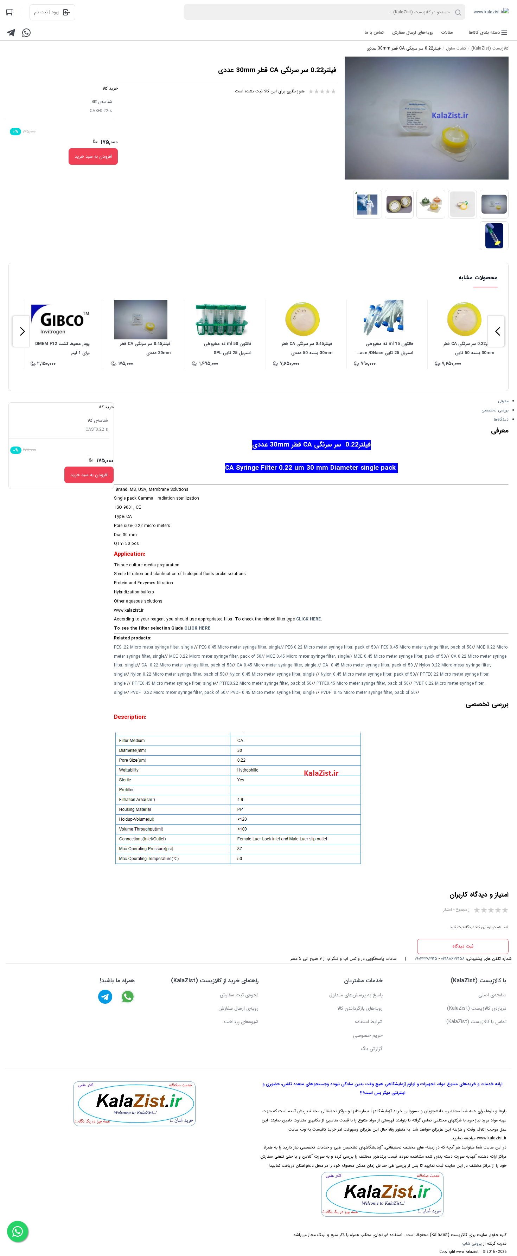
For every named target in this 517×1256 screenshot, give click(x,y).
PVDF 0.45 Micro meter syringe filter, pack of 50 (368, 692)
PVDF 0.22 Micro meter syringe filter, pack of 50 (177, 692)
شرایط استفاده (369, 1022)
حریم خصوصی (368, 1035)
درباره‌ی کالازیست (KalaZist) (476, 1008)
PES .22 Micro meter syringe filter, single (153, 647)
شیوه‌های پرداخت (241, 1022)
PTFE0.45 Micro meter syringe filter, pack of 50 (363, 683)
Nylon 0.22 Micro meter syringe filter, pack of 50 (177, 674)
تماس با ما (374, 32)
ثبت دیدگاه (462, 946)
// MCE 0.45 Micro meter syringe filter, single (305, 656)
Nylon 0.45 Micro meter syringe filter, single (272, 674)
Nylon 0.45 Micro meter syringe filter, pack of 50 (368, 674)
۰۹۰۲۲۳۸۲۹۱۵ (426, 958)
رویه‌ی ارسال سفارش (238, 1008)
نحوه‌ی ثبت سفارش (239, 995)
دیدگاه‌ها (501, 419)
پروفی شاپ (472, 1243)
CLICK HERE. (309, 619)
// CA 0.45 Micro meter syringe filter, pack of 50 (365, 665)
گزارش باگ (371, 1049)
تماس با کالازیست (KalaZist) (476, 1022)
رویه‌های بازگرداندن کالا (360, 1008)
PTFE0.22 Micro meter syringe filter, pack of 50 (265, 683)
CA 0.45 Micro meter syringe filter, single (276, 665)
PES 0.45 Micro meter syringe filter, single (239, 647)
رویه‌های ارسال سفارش (412, 32)
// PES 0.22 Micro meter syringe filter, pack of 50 (328, 647)
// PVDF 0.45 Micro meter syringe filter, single (269, 692)
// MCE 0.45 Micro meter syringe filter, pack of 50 (397, 656)
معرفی (503, 401)
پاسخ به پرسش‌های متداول (356, 995)
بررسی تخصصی (495, 410)
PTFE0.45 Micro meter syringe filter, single (173, 683)
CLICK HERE (197, 628)
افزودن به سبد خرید (93, 156)
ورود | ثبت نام (46, 12)
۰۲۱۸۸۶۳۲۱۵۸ (453, 958)
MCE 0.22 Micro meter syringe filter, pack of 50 (215, 656)
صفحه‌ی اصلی (492, 995)
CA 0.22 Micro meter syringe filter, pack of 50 (186, 665)
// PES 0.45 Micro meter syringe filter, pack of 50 (424, 647)
